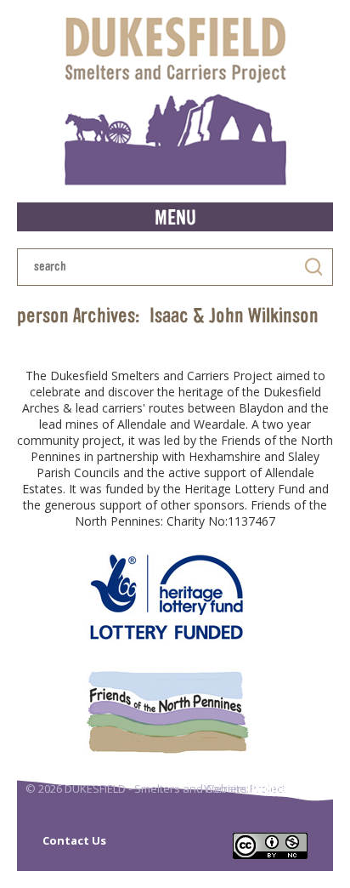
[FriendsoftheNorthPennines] (167, 711)
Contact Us (74, 840)
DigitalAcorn (288, 788)
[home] (175, 101)
